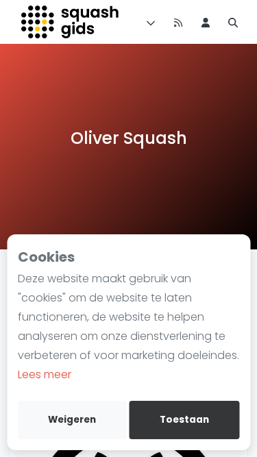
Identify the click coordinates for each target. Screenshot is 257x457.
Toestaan (184, 419)
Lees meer (44, 374)
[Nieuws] (178, 22)
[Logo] (71, 22)
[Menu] (148, 22)
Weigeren (72, 419)
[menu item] (205, 22)
